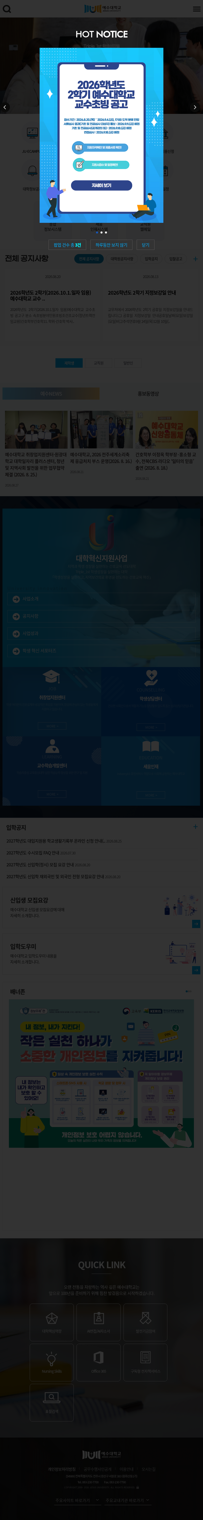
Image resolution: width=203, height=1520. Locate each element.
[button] (97, 232)
